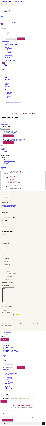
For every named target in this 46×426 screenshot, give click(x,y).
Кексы (5, 163)
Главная (12, 109)
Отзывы (4, 359)
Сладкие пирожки (8, 159)
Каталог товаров (18, 109)
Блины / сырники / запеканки (11, 44)
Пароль (2, 336)
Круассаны (6, 162)
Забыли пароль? (4, 341)
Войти (5, 339)
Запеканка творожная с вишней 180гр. (12, 139)
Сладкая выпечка (11, 53)
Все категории (8, 43)
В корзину (8, 136)
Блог (4, 356)
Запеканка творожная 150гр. (9, 132)
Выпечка (7, 47)
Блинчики (9, 48)
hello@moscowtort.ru (7, 306)
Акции (4, 357)
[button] (6, 197)
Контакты (5, 360)
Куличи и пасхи (10, 51)
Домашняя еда (8, 55)
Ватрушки (9, 49)
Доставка (5, 353)
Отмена (2, 168)
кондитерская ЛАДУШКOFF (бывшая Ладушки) (11, 1)
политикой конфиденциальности (29, 417)
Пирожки (9, 52)
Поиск (3, 39)
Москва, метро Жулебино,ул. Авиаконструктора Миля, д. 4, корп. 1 (11, 206)
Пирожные (7, 57)
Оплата (4, 355)
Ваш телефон (5, 413)
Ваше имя (4, 409)
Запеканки (6, 165)
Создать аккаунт (7, 332)
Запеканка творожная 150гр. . (10, 133)
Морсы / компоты (9, 56)
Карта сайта (10, 325)
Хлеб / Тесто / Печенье (10, 60)
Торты (6, 59)
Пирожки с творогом (9, 161)
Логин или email (4, 334)
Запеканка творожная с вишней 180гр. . (12, 140)
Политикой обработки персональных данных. (18, 398)
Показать (3, 167)
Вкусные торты (8, 46)
